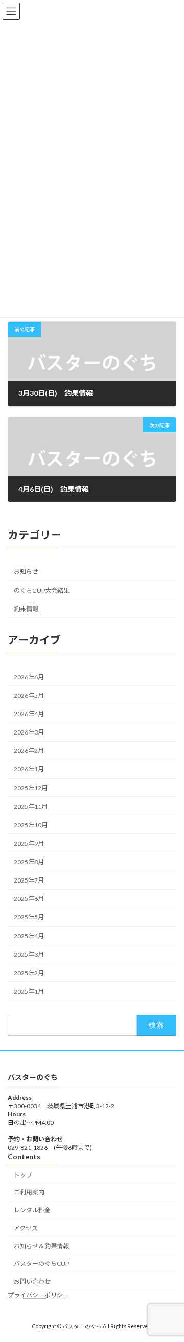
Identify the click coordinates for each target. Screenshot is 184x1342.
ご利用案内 (29, 1193)
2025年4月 (29, 936)
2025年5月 (29, 917)
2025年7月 (29, 880)
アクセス (26, 1228)
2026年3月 (29, 732)
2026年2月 (29, 751)
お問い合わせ (32, 1281)
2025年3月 (29, 954)
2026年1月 (29, 769)
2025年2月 (29, 973)
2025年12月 (31, 788)
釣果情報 (26, 609)
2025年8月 (29, 862)
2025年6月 (29, 899)
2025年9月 (29, 843)
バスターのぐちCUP (41, 1264)
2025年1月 (29, 991)
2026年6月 (29, 677)
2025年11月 (31, 806)
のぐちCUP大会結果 (42, 590)
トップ (23, 1175)
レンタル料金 (32, 1210)
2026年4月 (29, 714)
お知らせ (26, 572)
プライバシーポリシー (38, 1295)
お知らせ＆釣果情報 (41, 1246)
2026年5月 (29, 695)
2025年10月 (31, 825)
